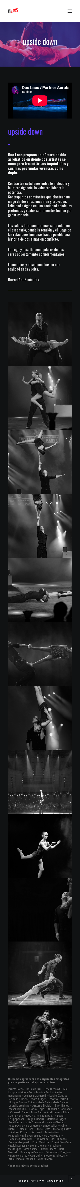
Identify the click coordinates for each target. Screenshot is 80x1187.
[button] (70, 11)
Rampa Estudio (54, 1181)
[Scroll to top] (71, 1178)
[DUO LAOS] (13, 11)
